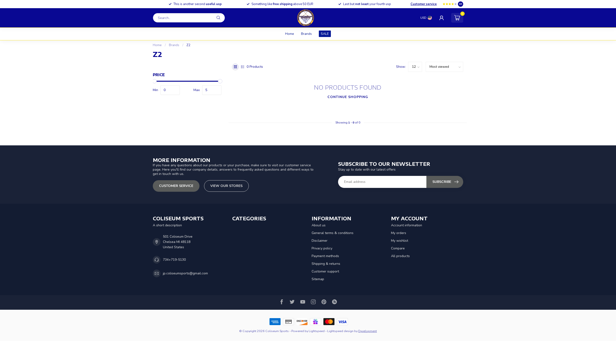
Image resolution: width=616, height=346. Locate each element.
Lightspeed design (340, 331)
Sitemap (318, 279)
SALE (325, 33)
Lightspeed (317, 331)
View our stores (226, 186)
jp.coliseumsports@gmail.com (185, 273)
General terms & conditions (332, 233)
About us (319, 225)
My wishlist (399, 240)
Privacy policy (322, 248)
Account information (406, 225)
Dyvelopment (367, 331)
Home (289, 33)
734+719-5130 (174, 259)
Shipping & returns (326, 263)
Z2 (188, 45)
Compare (398, 248)
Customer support (325, 271)
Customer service (424, 4)
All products (400, 256)
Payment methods (325, 256)
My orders (398, 233)
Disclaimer (319, 240)
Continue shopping (347, 97)
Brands (306, 33)
